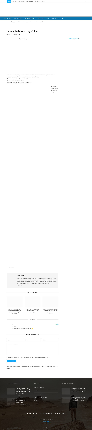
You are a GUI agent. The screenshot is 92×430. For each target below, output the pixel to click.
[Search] (62, 18)
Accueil (8, 21)
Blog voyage (7, 18)
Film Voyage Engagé (38, 394)
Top (46, 427)
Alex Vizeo (20, 275)
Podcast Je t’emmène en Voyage (40, 397)
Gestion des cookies (46, 422)
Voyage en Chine (29, 21)
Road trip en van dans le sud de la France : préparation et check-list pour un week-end (29, 1)
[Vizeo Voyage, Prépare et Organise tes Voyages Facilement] (46, 9)
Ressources (36, 400)
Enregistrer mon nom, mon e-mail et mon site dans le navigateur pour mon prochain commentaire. (28, 357)
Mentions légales (46, 421)
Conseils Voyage (29, 18)
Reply (57, 324)
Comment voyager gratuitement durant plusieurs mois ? (21, 400)
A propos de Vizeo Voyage (39, 387)
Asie (23, 21)
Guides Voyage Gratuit (53, 18)
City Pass (41, 18)
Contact (35, 390)
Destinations (17, 18)
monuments (11, 267)
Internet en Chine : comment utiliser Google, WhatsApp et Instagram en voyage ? (14, 310)
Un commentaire (16, 34)
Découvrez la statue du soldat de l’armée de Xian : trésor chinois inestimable (50, 310)
